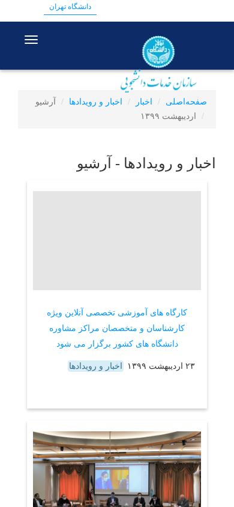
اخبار (146, 101)
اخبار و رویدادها (98, 101)
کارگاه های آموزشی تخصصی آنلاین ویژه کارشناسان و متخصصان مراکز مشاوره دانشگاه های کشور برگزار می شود (117, 329)
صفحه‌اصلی (187, 101)
